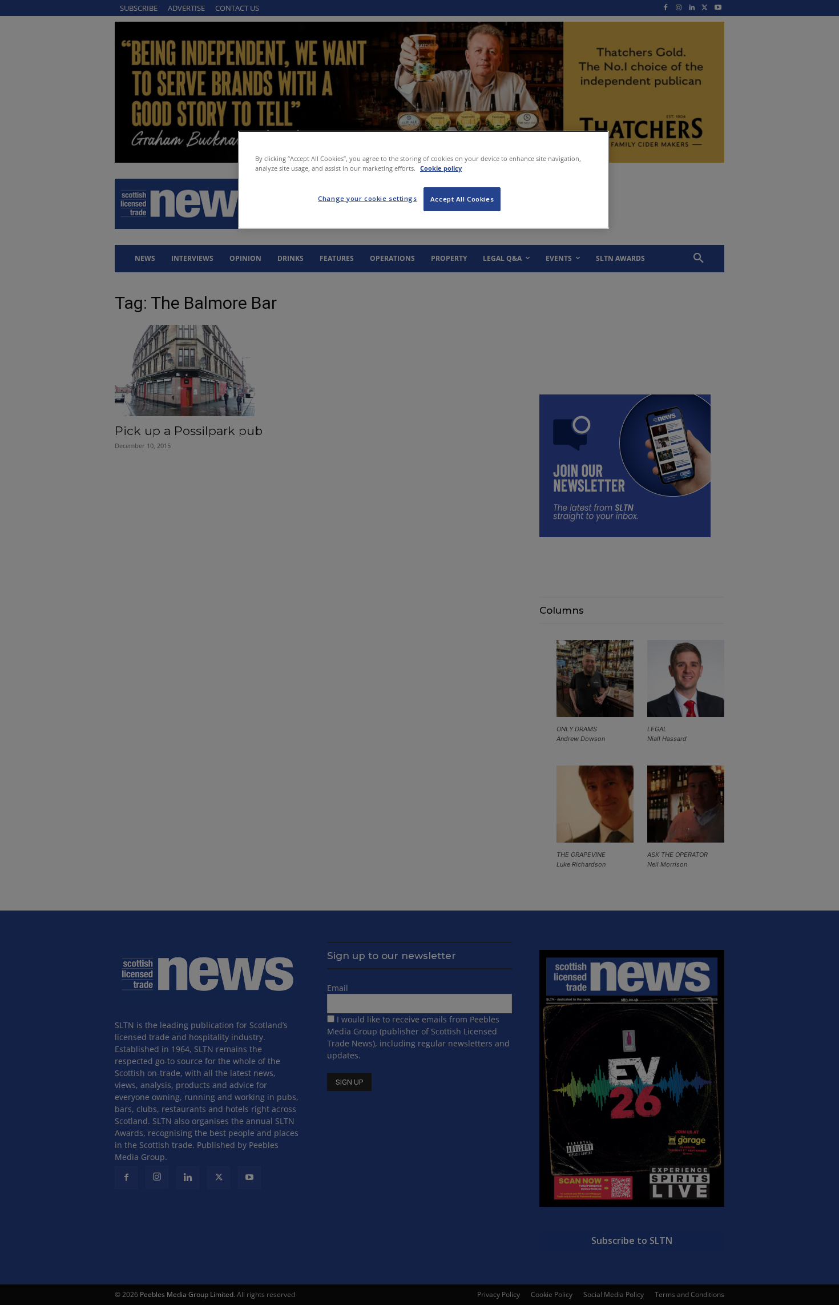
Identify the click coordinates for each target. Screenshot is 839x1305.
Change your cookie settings (367, 198)
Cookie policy (441, 168)
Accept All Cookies (462, 199)
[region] (423, 180)
